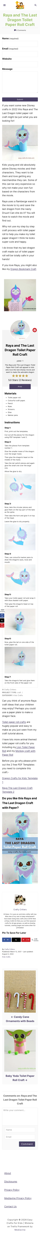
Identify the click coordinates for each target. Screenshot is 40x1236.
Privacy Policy (11, 1189)
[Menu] (4, 5)
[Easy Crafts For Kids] (20, 5)
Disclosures (10, 1181)
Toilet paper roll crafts (14, 722)
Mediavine (20, 1230)
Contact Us (10, 1206)
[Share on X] (16, 940)
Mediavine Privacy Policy (17, 1198)
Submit (20, 99)
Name (10, 38)
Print (20, 387)
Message (7, 69)
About (7, 1173)
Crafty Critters (9, 949)
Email (10, 48)
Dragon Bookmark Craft (23, 269)
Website (7, 58)
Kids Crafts (6, 957)
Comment (27, 1144)
